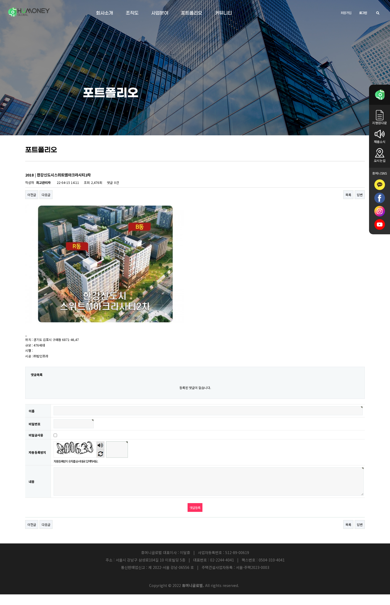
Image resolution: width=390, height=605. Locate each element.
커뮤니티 (223, 13)
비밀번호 (34, 424)
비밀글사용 (36, 435)
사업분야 (159, 13)
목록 (348, 194)
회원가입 (346, 12)
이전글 (31, 194)
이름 (31, 411)
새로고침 (100, 454)
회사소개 (104, 13)
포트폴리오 (191, 13)
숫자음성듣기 (100, 445)
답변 (360, 194)
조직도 (132, 13)
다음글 (46, 194)
